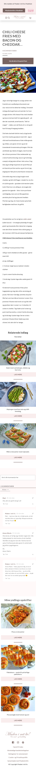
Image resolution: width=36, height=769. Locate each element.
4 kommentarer (9, 51)
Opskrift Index (18, 747)
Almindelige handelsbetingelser (18, 750)
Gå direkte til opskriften (18, 61)
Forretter (5, 53)
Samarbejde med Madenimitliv (18, 761)
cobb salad (27, 219)
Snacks (10, 53)
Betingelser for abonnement (18, 754)
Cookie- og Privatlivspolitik (18, 757)
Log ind (30, 10)
